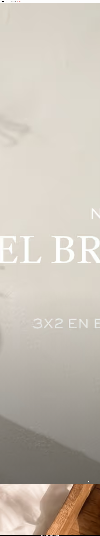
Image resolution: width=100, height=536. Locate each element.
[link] (19, 1)
